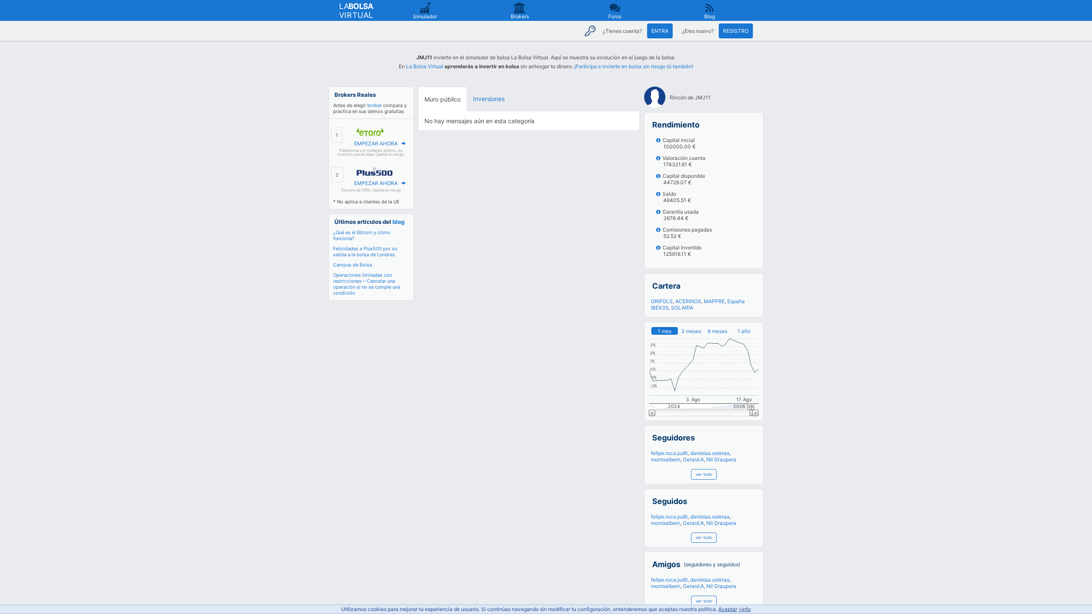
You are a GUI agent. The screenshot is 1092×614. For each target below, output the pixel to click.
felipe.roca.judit (669, 453)
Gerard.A (693, 459)
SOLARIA (682, 307)
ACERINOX (688, 301)
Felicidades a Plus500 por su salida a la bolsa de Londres (365, 252)
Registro (736, 31)
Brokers (520, 16)
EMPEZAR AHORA (376, 143)
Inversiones (489, 98)
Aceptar (727, 609)
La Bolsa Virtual (424, 66)
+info (744, 609)
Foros (615, 16)
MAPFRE (714, 301)
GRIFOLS (662, 301)
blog (398, 221)
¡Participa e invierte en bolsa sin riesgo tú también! (633, 66)
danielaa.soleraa (709, 453)
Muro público (442, 99)
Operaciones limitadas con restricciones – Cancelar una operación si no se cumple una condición (366, 284)
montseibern (665, 459)
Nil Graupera (721, 459)
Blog (709, 16)
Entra (659, 31)
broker (374, 105)
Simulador (425, 16)
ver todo (704, 474)
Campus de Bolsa (352, 265)
